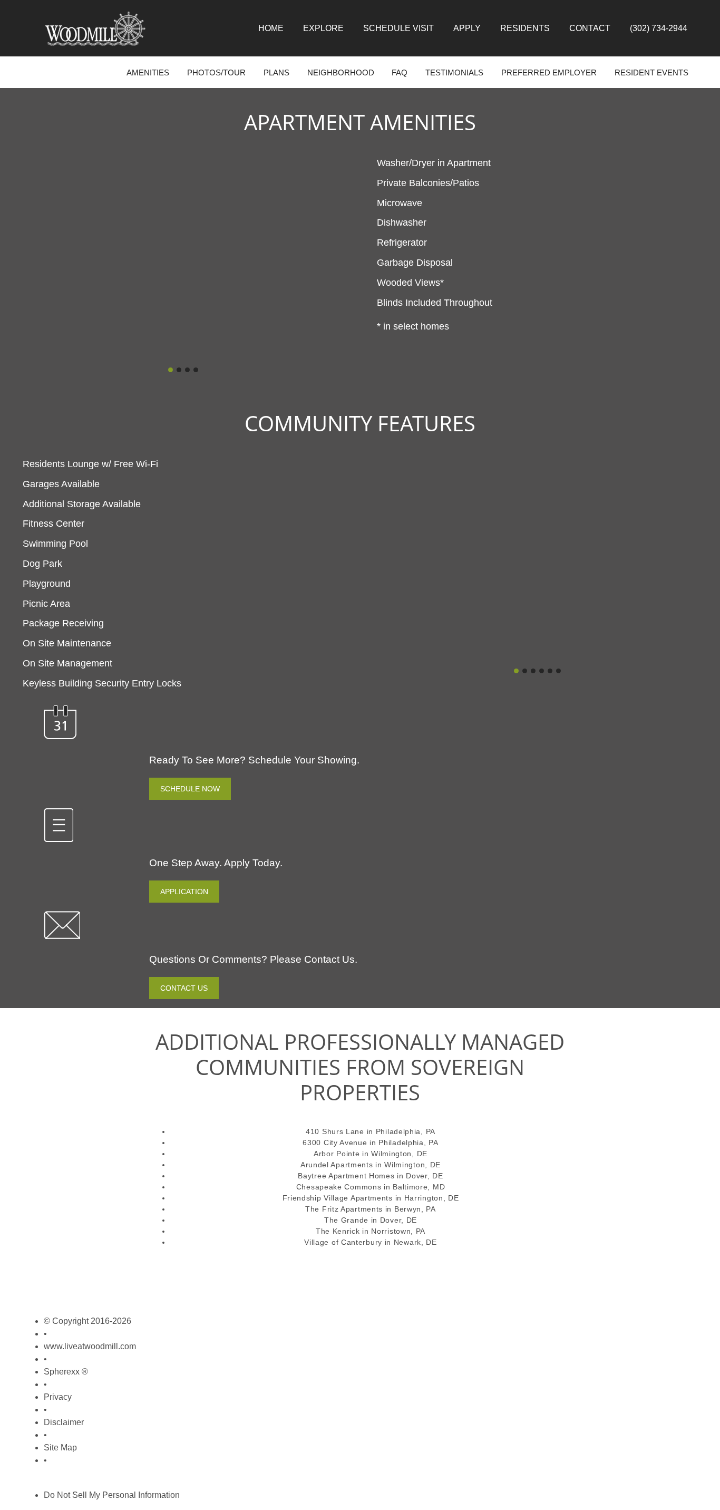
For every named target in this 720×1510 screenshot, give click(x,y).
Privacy (58, 1396)
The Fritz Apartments (344, 1209)
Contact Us (184, 988)
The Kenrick (338, 1231)
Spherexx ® (66, 1371)
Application (184, 891)
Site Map (60, 1447)
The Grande (346, 1220)
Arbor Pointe (336, 1153)
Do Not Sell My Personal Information (112, 1494)
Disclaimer (64, 1422)
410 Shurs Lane (335, 1131)
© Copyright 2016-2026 (87, 1321)
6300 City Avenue (335, 1142)
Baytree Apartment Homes (346, 1176)
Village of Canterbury (343, 1242)
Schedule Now (190, 789)
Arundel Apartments (336, 1164)
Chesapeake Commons (339, 1187)
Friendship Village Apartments (338, 1198)
